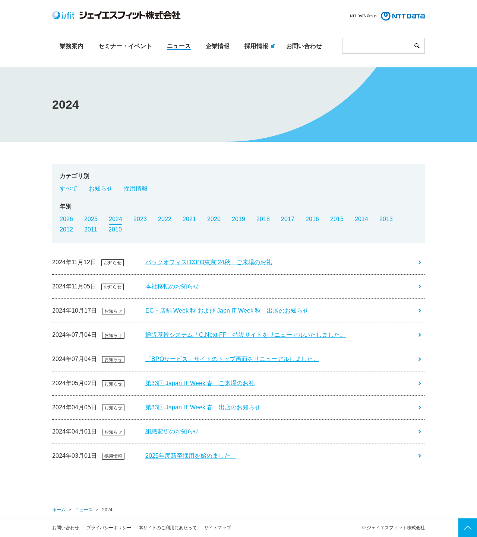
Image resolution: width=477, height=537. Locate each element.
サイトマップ (217, 527)
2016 (312, 219)
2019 (238, 219)
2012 (66, 229)
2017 (287, 219)
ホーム (59, 509)
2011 (90, 229)
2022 (164, 219)
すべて (69, 188)
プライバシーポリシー (108, 527)
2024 (115, 219)
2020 (214, 219)
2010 (115, 229)
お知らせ (101, 188)
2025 (91, 219)
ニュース (84, 509)
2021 (189, 219)
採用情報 (136, 188)
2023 (140, 219)
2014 (361, 219)
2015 (337, 219)
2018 (263, 219)
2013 (386, 219)
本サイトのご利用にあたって (168, 527)
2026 (66, 219)
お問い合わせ (65, 527)
